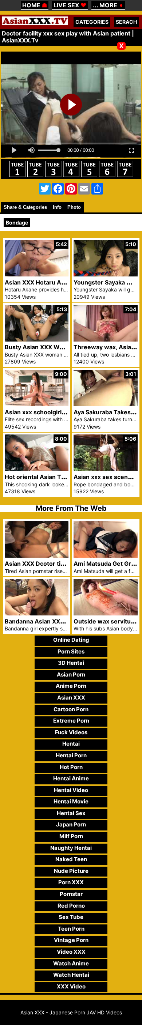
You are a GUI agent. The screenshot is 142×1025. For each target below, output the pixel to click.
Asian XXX (71, 697)
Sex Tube (71, 916)
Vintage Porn (71, 940)
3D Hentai (71, 662)
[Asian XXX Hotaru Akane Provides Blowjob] (37, 274)
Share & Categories (25, 207)
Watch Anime (71, 963)
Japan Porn (71, 824)
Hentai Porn (71, 755)
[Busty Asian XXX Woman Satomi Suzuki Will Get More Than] (37, 339)
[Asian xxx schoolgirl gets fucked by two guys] (37, 404)
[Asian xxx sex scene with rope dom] (106, 469)
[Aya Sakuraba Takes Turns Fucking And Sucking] (106, 404)
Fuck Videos (71, 732)
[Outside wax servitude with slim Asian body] (106, 613)
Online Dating (71, 639)
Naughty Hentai (71, 847)
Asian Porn (71, 674)
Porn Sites (71, 651)
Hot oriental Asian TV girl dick (47, 477)
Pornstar (71, 893)
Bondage (17, 222)
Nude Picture (71, 870)
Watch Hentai (71, 974)
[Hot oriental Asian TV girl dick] (37, 469)
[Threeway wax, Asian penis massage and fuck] (106, 339)
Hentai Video (71, 790)
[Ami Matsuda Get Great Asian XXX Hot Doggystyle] (106, 556)
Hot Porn (71, 767)
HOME (34, 5)
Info (57, 207)
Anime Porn (71, 685)
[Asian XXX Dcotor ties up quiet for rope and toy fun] (37, 556)
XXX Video (71, 986)
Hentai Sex (71, 813)
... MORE (108, 5)
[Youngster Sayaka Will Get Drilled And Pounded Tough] (106, 274)
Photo (74, 207)
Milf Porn (71, 836)
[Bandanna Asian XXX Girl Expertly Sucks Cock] (37, 613)
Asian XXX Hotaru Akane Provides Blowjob (65, 282)
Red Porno (71, 905)
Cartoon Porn (71, 709)
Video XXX (71, 951)
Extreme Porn (71, 720)
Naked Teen (71, 859)
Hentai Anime (71, 778)
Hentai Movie (71, 801)
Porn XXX (71, 882)
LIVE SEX (70, 5)
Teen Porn (71, 928)
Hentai (71, 743)
